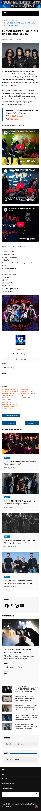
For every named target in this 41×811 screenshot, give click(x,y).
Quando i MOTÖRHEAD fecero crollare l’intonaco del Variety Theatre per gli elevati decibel (26, 707)
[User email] (25, 360)
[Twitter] (19, 360)
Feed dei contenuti (8, 779)
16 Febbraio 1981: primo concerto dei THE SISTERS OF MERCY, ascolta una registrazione (27, 689)
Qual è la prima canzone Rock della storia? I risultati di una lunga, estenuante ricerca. (25, 698)
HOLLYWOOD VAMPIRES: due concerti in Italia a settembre (10, 404)
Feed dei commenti (8, 783)
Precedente (10, 423)
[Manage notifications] (36, 806)
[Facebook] (16, 360)
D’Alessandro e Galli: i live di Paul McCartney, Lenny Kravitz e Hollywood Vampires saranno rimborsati (10, 393)
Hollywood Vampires (11, 415)
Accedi (4, 774)
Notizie (19, 39)
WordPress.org (7, 788)
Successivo (30, 423)
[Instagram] (22, 360)
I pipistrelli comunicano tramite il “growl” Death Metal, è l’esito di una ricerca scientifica (26, 717)
